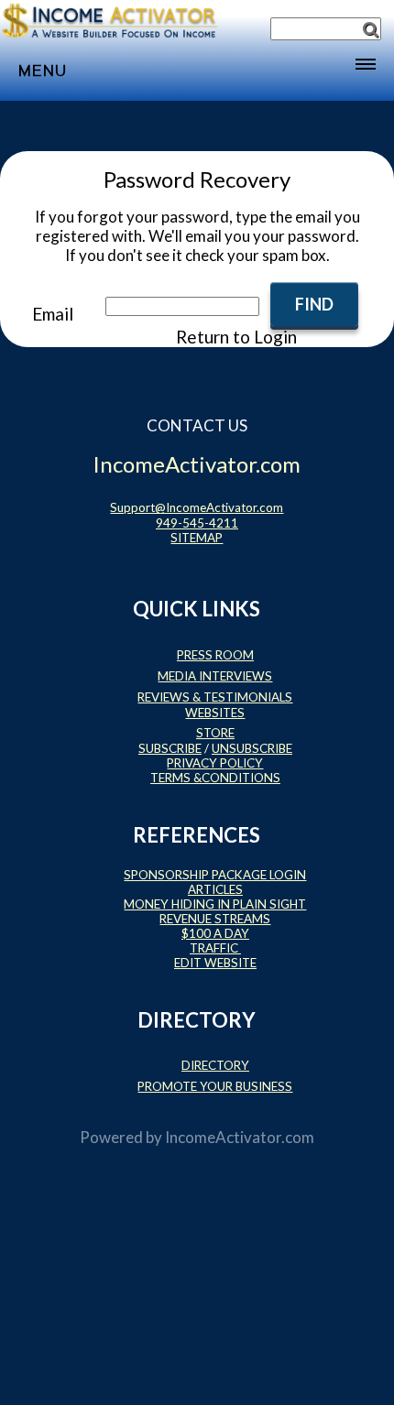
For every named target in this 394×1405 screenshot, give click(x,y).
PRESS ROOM (215, 655)
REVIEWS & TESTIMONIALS (214, 697)
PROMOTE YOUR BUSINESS (214, 1086)
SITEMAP (196, 537)
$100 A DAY (215, 933)
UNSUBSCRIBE (252, 748)
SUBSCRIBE (170, 748)
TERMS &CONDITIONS (215, 777)
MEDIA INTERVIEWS (215, 676)
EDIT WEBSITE (215, 962)
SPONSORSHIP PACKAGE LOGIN (215, 874)
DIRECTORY (215, 1065)
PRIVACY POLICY (215, 763)
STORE (215, 732)
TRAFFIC (215, 948)
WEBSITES (215, 712)
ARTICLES (215, 889)
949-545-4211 (197, 523)
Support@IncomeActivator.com (196, 507)
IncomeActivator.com (239, 1137)
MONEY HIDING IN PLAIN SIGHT (215, 904)
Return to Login (236, 336)
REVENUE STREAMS (214, 918)
